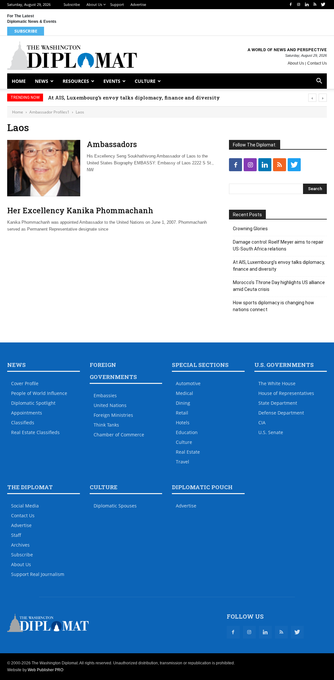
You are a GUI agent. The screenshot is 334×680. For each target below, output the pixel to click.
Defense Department (281, 413)
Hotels (183, 422)
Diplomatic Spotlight (33, 403)
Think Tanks (106, 425)
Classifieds (22, 422)
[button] (319, 82)
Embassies (105, 395)
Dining (183, 403)
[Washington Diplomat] (72, 55)
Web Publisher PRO (45, 670)
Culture (145, 81)
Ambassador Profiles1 (49, 112)
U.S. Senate (270, 432)
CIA (262, 422)
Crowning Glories (250, 228)
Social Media (25, 506)
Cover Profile (24, 383)
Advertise (138, 4)
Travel (182, 462)
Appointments (26, 413)
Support (117, 4)
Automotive (188, 383)
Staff (16, 535)
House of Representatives (286, 393)
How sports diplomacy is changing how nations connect (273, 306)
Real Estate (188, 452)
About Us (94, 4)
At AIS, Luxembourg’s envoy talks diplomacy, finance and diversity (134, 97)
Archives (20, 545)
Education (187, 432)
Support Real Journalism (37, 574)
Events (111, 81)
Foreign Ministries (113, 415)
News (41, 81)
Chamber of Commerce (119, 434)
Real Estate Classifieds (35, 432)
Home (19, 81)
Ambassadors (112, 144)
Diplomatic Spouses (115, 506)
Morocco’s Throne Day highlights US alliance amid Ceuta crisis (279, 286)
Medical (184, 393)
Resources (76, 81)
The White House (277, 383)
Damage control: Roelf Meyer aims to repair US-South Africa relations (278, 245)
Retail (182, 413)
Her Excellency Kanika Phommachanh (80, 210)
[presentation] (312, 98)
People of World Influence (39, 393)
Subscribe (72, 4)
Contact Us (317, 63)
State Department (277, 403)
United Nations (110, 405)
